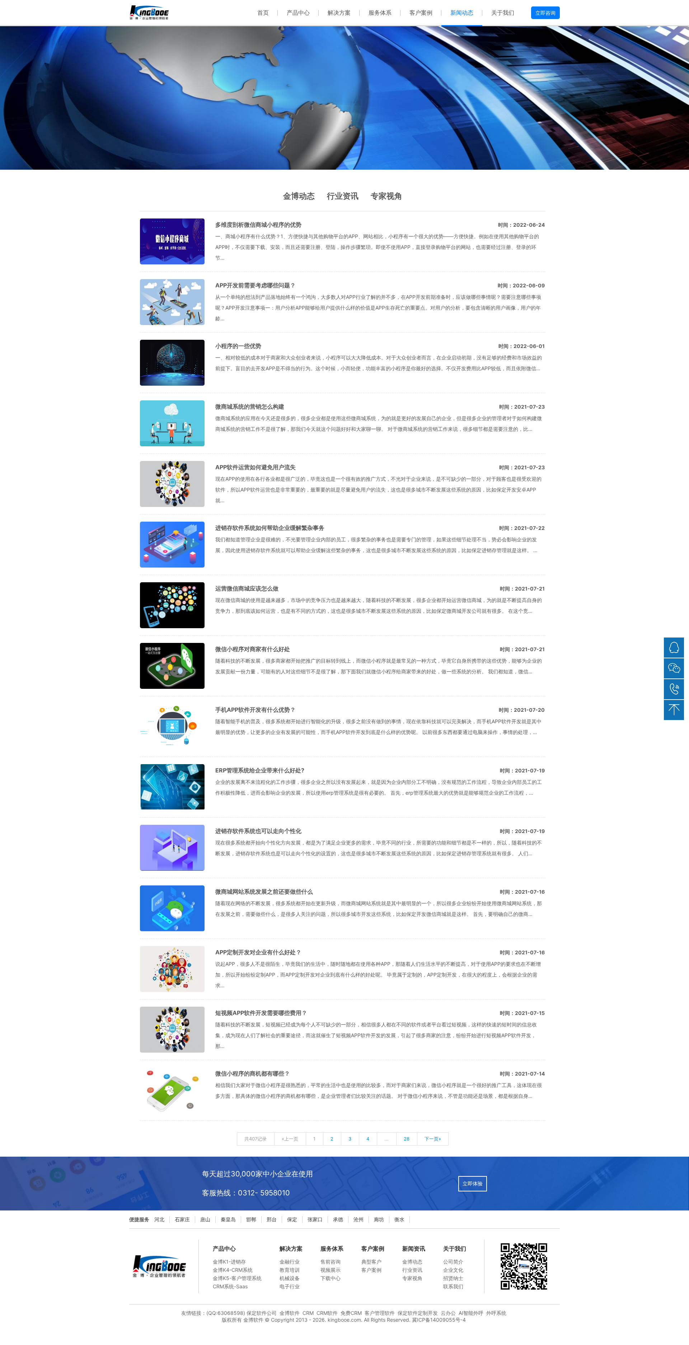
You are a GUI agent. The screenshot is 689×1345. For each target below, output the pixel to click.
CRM (308, 1313)
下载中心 (330, 1278)
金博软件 (290, 1313)
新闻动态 (461, 12)
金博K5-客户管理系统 (237, 1278)
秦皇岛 (228, 1219)
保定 (292, 1219)
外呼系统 (496, 1313)
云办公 (448, 1313)
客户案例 (420, 12)
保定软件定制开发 (418, 1313)
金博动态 (299, 196)
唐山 (205, 1219)
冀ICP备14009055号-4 (439, 1320)
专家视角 (386, 196)
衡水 (399, 1219)
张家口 (315, 1219)
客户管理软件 (380, 1313)
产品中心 (298, 12)
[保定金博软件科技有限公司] (149, 12)
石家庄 (182, 1219)
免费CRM (351, 1313)
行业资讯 (342, 196)
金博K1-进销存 (229, 1262)
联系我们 (453, 1286)
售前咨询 (330, 1262)
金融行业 (290, 1262)
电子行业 (290, 1286)
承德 (338, 1219)
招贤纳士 (453, 1278)
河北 (159, 1219)
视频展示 (330, 1270)
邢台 (272, 1219)
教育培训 (290, 1270)
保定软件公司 (262, 1313)
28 (406, 1139)
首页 (263, 12)
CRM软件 (327, 1313)
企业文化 (453, 1270)
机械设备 (290, 1278)
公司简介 (453, 1262)
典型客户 (371, 1262)
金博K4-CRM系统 (233, 1270)
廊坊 (379, 1219)
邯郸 (251, 1219)
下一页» (433, 1139)
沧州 (358, 1219)
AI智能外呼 (471, 1313)
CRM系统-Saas (230, 1286)
